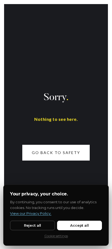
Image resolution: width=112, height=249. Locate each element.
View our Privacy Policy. (30, 213)
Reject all (32, 225)
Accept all (79, 225)
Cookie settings (56, 236)
